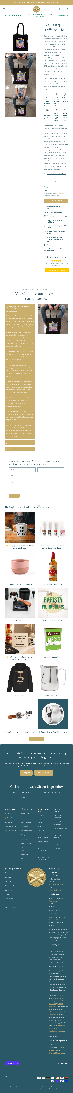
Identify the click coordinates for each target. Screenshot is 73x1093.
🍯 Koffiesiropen (10, 818)
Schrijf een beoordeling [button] (57, 270)
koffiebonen (61, 1025)
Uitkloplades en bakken (25, 849)
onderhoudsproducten (56, 1031)
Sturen (14, 496)
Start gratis (26, 773)
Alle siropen (8, 822)
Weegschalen (25, 813)
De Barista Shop (19, 1086)
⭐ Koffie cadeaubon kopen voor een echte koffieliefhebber (20, 658)
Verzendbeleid (9, 894)
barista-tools (53, 1028)
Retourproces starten (11, 886)
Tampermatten (25, 854)
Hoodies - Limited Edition (43, 821)
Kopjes (23, 818)
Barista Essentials (19, 621)
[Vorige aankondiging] (4, 2)
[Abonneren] (51, 798)
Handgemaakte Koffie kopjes (19, 584)
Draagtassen (41, 826)
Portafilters (24, 826)
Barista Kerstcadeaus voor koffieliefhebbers (44, 848)
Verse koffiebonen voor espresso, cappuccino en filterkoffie (53, 547)
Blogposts (57, 848)
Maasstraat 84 (53, 920)
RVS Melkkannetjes (52, 696)
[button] (4, 9)
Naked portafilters (26, 830)
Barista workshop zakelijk (59, 836)
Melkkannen (24, 839)
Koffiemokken (42, 830)
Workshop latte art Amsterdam (59, 823)
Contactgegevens (50, 1088)
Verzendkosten (60, 193)
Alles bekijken (36, 739)
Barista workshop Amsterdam (59, 816)
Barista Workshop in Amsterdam (51, 621)
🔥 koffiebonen (9, 813)
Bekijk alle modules (43, 773)
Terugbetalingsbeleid (40, 1086)
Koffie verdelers (26, 822)
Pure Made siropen (10, 830)
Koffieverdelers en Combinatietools (52, 732)
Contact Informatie (10, 907)
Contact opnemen (10, 881)
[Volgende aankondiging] (69, 2)
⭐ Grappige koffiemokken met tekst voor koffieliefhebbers (20, 547)
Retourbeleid (8, 890)
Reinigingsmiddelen (51, 657)
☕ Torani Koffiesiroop (52, 584)
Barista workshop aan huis (60, 830)
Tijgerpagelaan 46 (54, 901)
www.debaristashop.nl (56, 884)
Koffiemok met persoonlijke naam (43, 836)
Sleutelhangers (42, 815)
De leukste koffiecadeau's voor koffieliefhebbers (43, 857)
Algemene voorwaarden (12, 903)
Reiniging (24, 835)
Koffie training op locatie (59, 843)
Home (6, 873)
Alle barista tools (26, 858)
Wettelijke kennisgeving (62, 1088)
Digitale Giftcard (43, 841)
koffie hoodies (19, 696)
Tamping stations (26, 843)
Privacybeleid (9, 898)
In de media (8, 877)
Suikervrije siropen (10, 826)
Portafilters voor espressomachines (19, 732)
